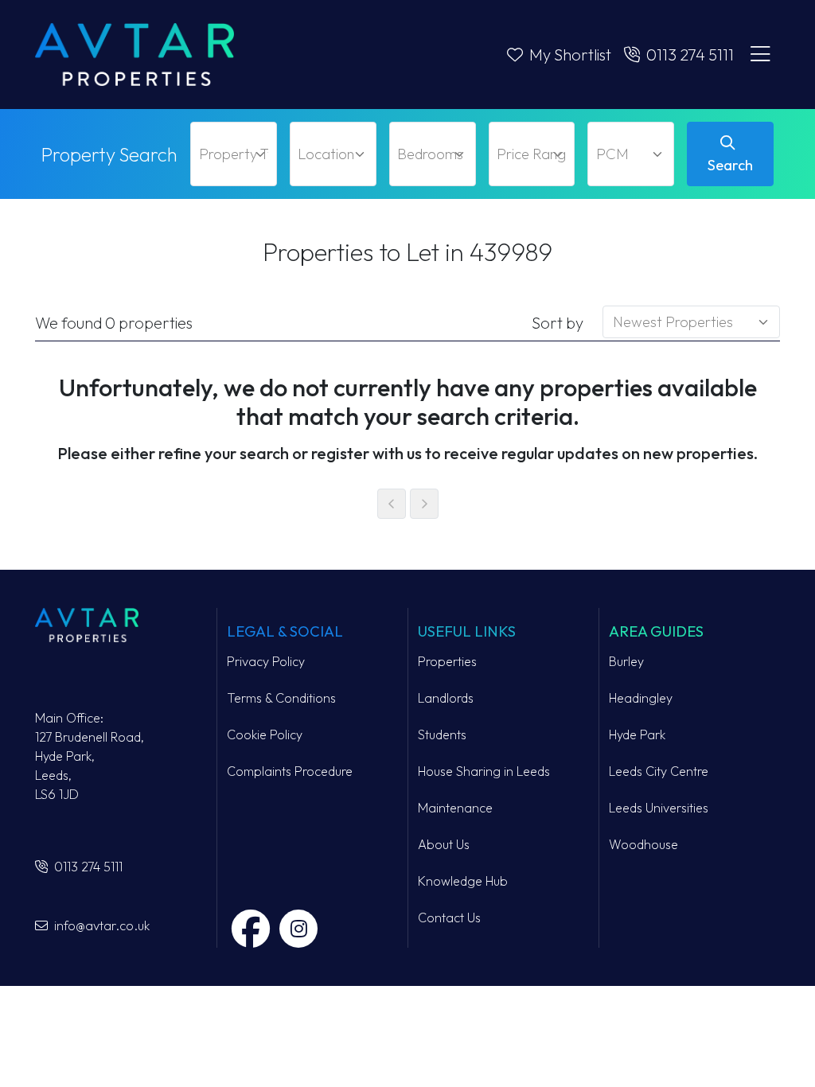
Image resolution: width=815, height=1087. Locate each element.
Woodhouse (643, 844)
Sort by (557, 323)
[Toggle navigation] (760, 55)
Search (730, 165)
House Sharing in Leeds (484, 771)
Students (442, 734)
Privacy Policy (266, 661)
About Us (444, 844)
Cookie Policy (264, 734)
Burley (626, 661)
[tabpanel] (407, 443)
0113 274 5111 (87, 867)
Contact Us (449, 917)
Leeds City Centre (658, 771)
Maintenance (455, 808)
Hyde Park (637, 734)
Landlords (446, 698)
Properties (447, 661)
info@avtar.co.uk (100, 925)
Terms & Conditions (281, 698)
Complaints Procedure (290, 771)
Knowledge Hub (463, 881)
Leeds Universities (658, 808)
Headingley (641, 698)
